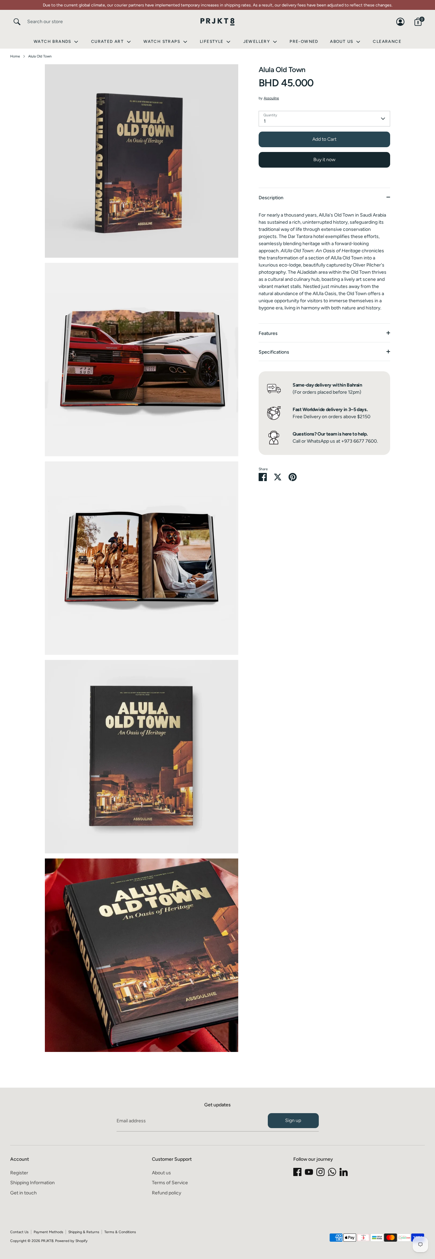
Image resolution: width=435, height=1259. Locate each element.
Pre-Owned (304, 41)
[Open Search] (17, 22)
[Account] (400, 22)
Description (271, 198)
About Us (342, 41)
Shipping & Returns (83, 1232)
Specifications (274, 352)
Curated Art (108, 41)
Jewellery (257, 41)
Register (19, 1173)
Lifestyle (212, 41)
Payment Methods (48, 1232)
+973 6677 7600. (359, 441)
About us (161, 1173)
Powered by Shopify (71, 1241)
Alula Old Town (40, 56)
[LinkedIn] (344, 1172)
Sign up (293, 1120)
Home (15, 56)
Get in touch (23, 1193)
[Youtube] (309, 1172)
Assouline (271, 98)
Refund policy (166, 1193)
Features (268, 333)
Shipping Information (32, 1183)
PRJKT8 (47, 1241)
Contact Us (19, 1232)
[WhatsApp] (332, 1172)
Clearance (387, 41)
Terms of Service (170, 1183)
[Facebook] (297, 1172)
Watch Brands (53, 41)
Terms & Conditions (120, 1232)
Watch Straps (162, 41)
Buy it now (324, 160)
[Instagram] (320, 1172)
